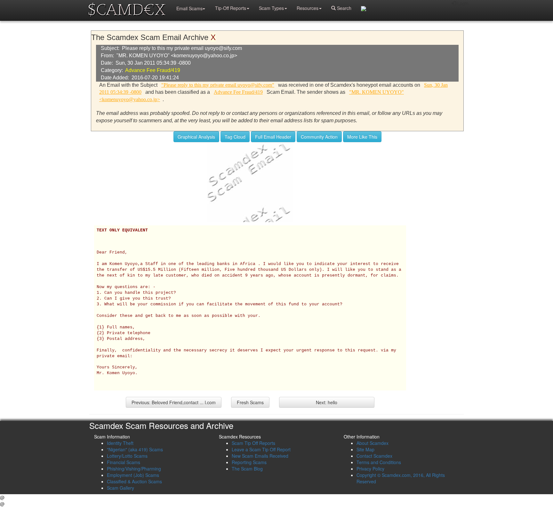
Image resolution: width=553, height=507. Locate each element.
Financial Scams (123, 462)
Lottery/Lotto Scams (127, 456)
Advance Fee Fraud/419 (152, 70)
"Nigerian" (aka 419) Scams (135, 449)
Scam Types (271, 8)
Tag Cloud (235, 136)
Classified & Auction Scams (134, 481)
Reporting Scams (249, 462)
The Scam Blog (247, 468)
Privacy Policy (370, 468)
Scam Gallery (120, 488)
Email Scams (189, 8)
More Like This (362, 136)
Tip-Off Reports (230, 8)
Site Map (365, 449)
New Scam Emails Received (260, 456)
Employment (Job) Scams (133, 475)
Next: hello (326, 402)
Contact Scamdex (374, 456)
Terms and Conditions (379, 462)
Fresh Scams (250, 402)
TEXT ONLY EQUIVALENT (122, 230)
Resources (307, 8)
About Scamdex (373, 443)
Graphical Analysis (196, 136)
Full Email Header (273, 136)
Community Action (319, 136)
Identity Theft (120, 443)
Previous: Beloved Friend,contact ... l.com (174, 402)
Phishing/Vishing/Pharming (134, 468)
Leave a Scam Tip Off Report (261, 449)
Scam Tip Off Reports (253, 443)
